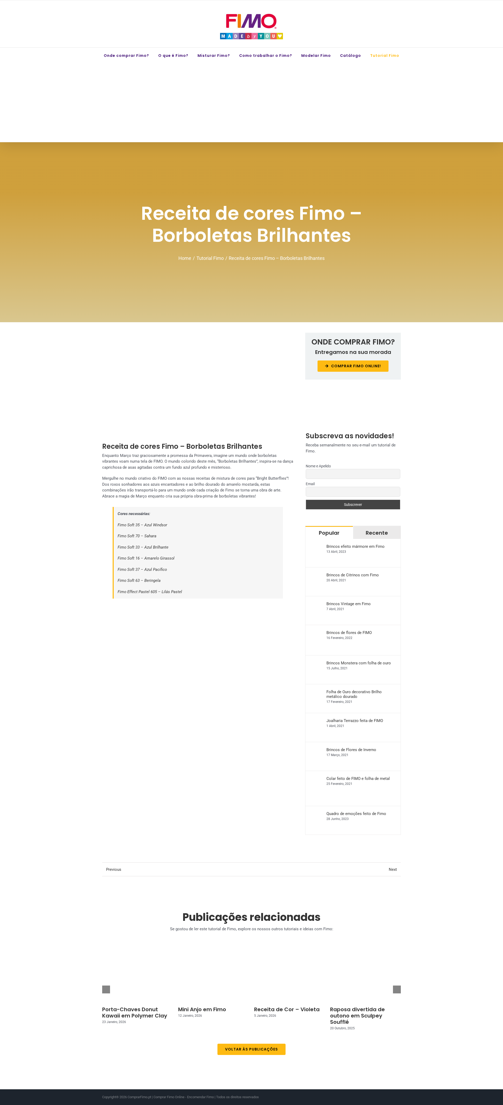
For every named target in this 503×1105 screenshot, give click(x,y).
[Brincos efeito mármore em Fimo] (316, 547)
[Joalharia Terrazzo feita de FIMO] (316, 721)
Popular (329, 533)
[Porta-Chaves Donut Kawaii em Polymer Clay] (137, 976)
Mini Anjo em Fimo (202, 1009)
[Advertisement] (251, 102)
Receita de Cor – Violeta (287, 1009)
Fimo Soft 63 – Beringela (139, 580)
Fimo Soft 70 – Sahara (137, 536)
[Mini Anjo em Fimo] (213, 976)
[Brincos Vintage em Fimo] (316, 604)
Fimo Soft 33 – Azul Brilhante (143, 547)
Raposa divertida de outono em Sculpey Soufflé (357, 1016)
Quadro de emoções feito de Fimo (356, 813)
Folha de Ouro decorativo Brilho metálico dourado (354, 694)
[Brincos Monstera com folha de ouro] (316, 663)
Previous (113, 869)
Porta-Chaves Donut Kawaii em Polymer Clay (134, 1012)
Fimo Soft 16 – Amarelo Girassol (146, 558)
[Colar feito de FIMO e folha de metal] (316, 779)
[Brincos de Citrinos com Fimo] (316, 575)
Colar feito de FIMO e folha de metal (358, 778)
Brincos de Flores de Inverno (351, 749)
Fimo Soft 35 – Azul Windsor (142, 525)
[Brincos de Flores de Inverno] (316, 750)
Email (310, 484)
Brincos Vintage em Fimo (348, 603)
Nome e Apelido (318, 466)
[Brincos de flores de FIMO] (316, 633)
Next (393, 869)
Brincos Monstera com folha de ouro (358, 663)
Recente (377, 533)
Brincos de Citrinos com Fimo (352, 575)
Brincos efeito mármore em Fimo (355, 546)
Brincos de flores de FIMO (349, 632)
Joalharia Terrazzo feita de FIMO (354, 720)
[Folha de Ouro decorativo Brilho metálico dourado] (316, 692)
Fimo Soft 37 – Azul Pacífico (142, 569)
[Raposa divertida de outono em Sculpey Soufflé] (365, 976)
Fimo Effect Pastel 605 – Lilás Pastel (150, 591)
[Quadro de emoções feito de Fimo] (316, 814)
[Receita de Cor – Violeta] (289, 976)
